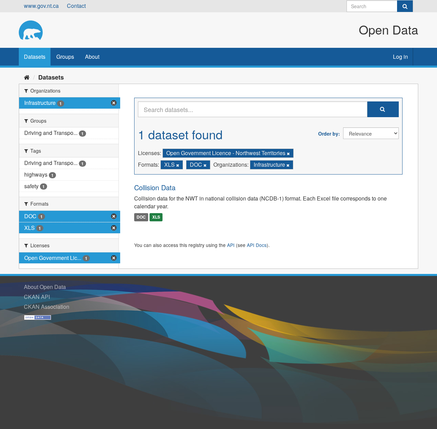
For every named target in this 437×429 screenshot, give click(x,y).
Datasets (34, 56)
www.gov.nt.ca (41, 6)
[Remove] (288, 153)
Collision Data (154, 187)
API (231, 244)
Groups (65, 56)
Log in (400, 56)
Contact (76, 6)
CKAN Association (46, 306)
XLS (156, 217)
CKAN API (37, 297)
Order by (328, 133)
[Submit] (405, 6)
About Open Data (45, 287)
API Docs (257, 244)
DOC (141, 217)
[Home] (27, 76)
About (92, 56)
